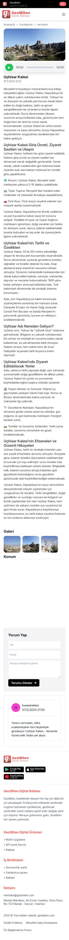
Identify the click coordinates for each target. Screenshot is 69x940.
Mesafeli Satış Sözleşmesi (41, 922)
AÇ (62, 4)
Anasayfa (9, 24)
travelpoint (26, 24)
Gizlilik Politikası (13, 922)
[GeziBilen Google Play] (14, 769)
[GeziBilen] (16, 14)
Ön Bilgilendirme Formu (17, 930)
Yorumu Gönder (21, 683)
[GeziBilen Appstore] (35, 769)
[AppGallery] (14, 777)
